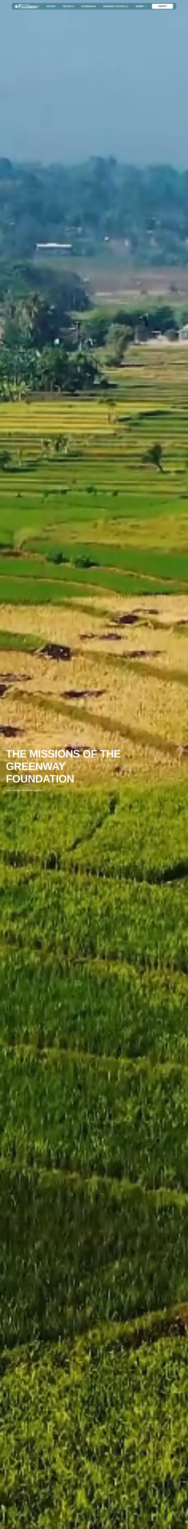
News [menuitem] (139, 6)
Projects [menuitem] (68, 6)
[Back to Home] (26, 6)
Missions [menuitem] (34, 6)
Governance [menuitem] (88, 6)
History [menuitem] (51, 6)
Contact (162, 6)
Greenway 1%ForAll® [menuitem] (115, 6)
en (142, 6)
